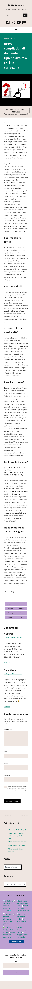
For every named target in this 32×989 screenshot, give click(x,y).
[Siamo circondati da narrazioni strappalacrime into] (23, 932)
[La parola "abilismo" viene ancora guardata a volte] (9, 932)
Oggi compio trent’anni (16, 845)
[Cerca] (25, 15)
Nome (6, 752)
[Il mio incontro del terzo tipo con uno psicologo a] (9, 906)
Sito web (7, 775)
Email (6, 763)
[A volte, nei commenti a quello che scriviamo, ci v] (23, 919)
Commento (8, 729)
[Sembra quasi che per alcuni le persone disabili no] (23, 906)
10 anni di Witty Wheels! (17, 830)
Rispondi (7, 662)
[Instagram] (13, 22)
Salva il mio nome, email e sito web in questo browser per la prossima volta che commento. (17, 789)
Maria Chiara (10, 669)
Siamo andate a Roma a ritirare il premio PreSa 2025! (16, 835)
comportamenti (19, 109)
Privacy (23, 985)
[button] (16, 30)
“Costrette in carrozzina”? (17, 842)
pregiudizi (16, 112)
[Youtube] (18, 22)
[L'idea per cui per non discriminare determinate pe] (9, 919)
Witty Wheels (16, 5)
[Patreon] (24, 22)
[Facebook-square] (8, 22)
